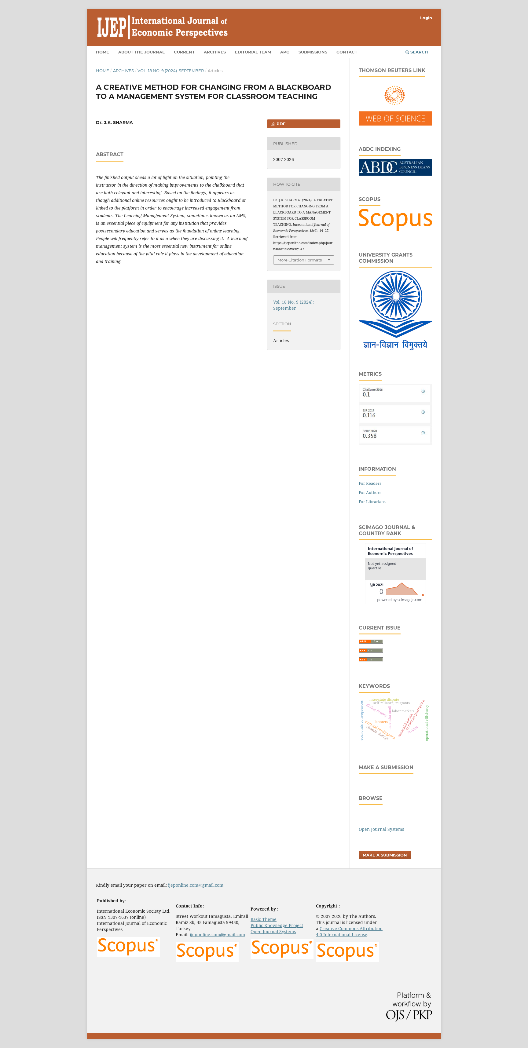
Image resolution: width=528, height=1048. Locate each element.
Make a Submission (385, 855)
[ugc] (395, 349)
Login (426, 17)
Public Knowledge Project (277, 925)
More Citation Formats (299, 259)
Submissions (313, 51)
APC (284, 51)
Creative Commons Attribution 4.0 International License (349, 931)
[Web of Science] (395, 124)
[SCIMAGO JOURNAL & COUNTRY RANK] (395, 602)
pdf (280, 123)
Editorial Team (253, 51)
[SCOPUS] (395, 229)
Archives (215, 51)
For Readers (370, 483)
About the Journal (141, 51)
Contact (346, 51)
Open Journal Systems (381, 829)
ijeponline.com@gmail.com (195, 885)
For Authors (370, 492)
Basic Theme (264, 919)
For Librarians (372, 501)
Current (184, 51)
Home (102, 51)
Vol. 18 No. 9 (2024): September (171, 70)
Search (418, 51)
